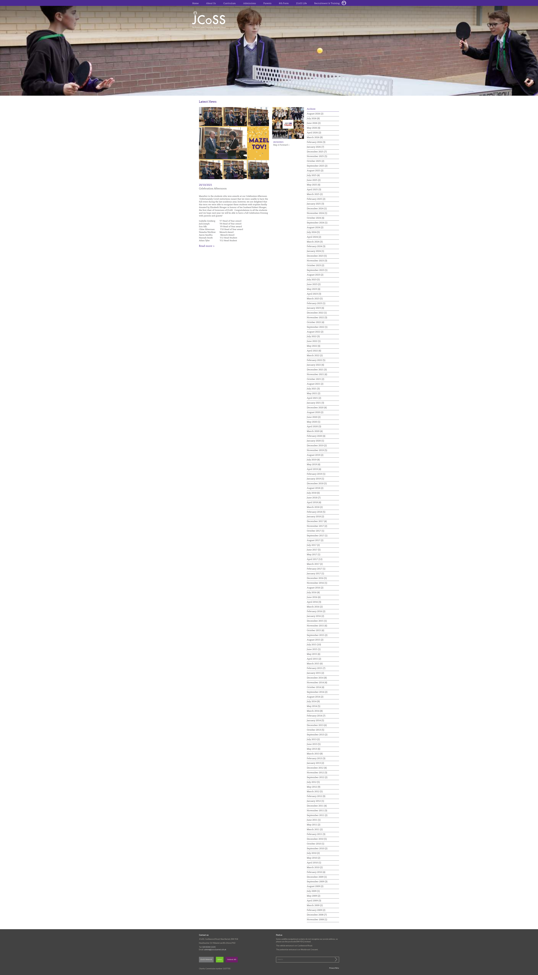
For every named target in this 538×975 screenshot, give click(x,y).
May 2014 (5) (313, 706)
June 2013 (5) (314, 744)
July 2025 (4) (313, 175)
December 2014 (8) (317, 678)
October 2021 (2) (315, 379)
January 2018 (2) (315, 517)
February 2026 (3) (316, 142)
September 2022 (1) (317, 327)
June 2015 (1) (314, 649)
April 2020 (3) (314, 427)
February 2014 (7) (316, 716)
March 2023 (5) (315, 299)
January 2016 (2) (315, 616)
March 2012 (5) (315, 792)
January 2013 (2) (315, 763)
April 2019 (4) (314, 469)
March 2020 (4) (315, 431)
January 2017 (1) (315, 574)
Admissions (249, 3)
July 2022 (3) (313, 336)
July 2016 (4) (313, 592)
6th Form (284, 3)
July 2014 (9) (313, 701)
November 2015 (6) (317, 626)
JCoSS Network (206, 959)
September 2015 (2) (317, 635)
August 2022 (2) (315, 332)
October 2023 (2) (315, 265)
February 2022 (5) (316, 360)
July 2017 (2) (313, 545)
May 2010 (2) (313, 858)
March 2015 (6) (315, 664)
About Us (211, 3)
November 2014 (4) (317, 683)
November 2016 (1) (317, 583)
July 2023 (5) (313, 280)
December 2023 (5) (317, 256)
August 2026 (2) (315, 114)
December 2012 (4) (317, 768)
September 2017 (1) (317, 536)
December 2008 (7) (317, 915)
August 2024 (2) (315, 227)
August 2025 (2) (315, 171)
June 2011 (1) (314, 820)
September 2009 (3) (317, 882)
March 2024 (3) (315, 242)
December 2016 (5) (317, 578)
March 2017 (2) (315, 564)
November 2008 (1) (317, 920)
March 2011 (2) (315, 829)
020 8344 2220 (208, 947)
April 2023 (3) (314, 294)
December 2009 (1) (317, 877)
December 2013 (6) (317, 725)
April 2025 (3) (314, 190)
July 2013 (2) (313, 739)
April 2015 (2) (314, 659)
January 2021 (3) (315, 403)
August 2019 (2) (315, 455)
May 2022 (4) (313, 346)
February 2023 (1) (316, 303)
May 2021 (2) (313, 393)
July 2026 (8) (313, 119)
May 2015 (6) (313, 654)
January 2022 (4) (315, 365)
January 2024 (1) (315, 251)
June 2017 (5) (314, 550)
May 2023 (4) (313, 289)
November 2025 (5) (317, 156)
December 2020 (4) (317, 408)
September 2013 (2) (317, 735)
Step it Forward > (281, 145)
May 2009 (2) (313, 896)
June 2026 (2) (314, 123)
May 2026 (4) (313, 128)
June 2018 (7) (314, 498)
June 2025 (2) (314, 180)
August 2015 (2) (315, 640)
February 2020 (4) (316, 436)
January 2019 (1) (315, 479)
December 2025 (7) (317, 152)
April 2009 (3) (314, 901)
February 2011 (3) (316, 834)
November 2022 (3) (317, 318)
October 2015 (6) (315, 630)
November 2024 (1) (317, 213)
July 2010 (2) (313, 853)
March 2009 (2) (315, 905)
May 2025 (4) (313, 185)
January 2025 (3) (315, 204)
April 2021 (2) (314, 398)
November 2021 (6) (317, 374)
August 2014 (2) (315, 697)
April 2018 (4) (314, 502)
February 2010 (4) (316, 872)
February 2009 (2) (316, 910)
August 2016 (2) (315, 588)
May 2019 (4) (313, 464)
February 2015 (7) (316, 668)
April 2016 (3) (314, 602)
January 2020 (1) (315, 441)
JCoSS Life (301, 3)
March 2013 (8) (315, 754)
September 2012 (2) (317, 777)
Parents (267, 3)
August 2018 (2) (315, 488)
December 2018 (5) (317, 484)
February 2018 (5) (316, 512)
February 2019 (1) (316, 474)
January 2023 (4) (315, 308)
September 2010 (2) (317, 849)
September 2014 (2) (317, 692)
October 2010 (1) (315, 844)
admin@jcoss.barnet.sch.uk (215, 949)
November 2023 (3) (317, 261)
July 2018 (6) (313, 493)
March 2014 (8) (315, 711)
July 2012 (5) (313, 782)
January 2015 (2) (315, 673)
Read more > (206, 246)
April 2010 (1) (314, 863)
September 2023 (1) (317, 270)
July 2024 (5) (313, 232)
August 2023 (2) (315, 275)
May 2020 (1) (313, 422)
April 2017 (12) (314, 559)
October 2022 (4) (315, 322)
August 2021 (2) (315, 384)
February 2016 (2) (316, 611)
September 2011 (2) (317, 815)
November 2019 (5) (317, 450)
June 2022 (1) (314, 341)
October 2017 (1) (315, 531)
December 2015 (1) (317, 621)
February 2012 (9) (316, 796)
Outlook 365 (231, 959)
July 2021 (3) (313, 389)
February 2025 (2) (316, 199)
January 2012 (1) (315, 801)
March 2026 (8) (315, 137)
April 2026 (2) (314, 133)
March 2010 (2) (315, 867)
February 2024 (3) (316, 246)
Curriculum (229, 3)
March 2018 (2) (315, 507)
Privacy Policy (334, 968)
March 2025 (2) (315, 194)
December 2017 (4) (317, 521)
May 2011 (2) (313, 825)
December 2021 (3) (317, 370)
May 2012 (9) (313, 787)
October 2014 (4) (315, 687)
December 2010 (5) (317, 839)
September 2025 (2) (317, 166)
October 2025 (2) (315, 161)
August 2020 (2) (315, 412)
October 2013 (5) (315, 730)
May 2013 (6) (313, 749)
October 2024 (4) (315, 218)
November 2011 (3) (317, 811)
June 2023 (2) (314, 284)
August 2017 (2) (315, 540)
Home (195, 3)
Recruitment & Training (327, 3)
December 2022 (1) (317, 313)
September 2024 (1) (317, 223)
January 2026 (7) (315, 147)
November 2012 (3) (317, 773)
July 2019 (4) (313, 460)
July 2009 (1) (313, 891)
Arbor (219, 959)
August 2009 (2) (315, 886)
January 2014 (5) (315, 721)
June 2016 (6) (314, 597)
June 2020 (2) (314, 417)
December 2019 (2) (317, 446)
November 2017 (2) (317, 526)
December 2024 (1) (317, 209)
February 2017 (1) (316, 569)
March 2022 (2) (315, 356)
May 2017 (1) (313, 555)
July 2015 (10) (314, 645)
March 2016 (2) (315, 607)
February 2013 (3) (316, 758)
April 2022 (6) (314, 351)
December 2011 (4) (317, 806)
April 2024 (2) (314, 237)
